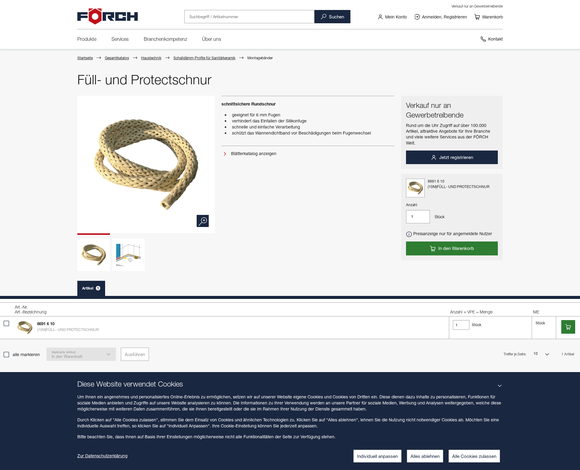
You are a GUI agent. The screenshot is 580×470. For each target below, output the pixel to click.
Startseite (85, 58)
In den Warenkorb (455, 248)
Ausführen (135, 354)
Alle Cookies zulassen (474, 456)
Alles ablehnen (425, 456)
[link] (392, 16)
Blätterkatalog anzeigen (253, 153)
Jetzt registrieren (455, 157)
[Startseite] (107, 16)
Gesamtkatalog (117, 58)
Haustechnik (151, 58)
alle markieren (26, 354)
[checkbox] (6, 323)
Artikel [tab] (90, 288)
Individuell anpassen (377, 456)
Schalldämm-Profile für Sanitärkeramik (204, 58)
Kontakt (495, 38)
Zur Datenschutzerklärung (102, 455)
